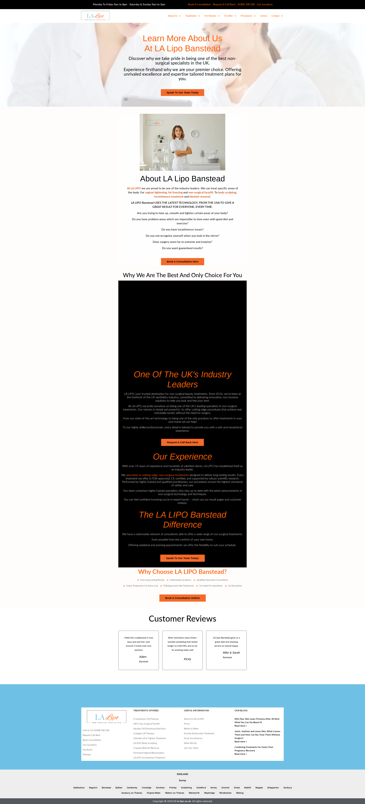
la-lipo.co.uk (184, 801)
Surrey (182, 780)
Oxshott (225, 787)
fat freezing (175, 192)
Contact (275, 16)
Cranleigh (146, 787)
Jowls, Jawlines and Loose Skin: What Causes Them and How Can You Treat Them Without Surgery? (257, 734)
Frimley (173, 787)
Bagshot (93, 787)
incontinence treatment (169, 196)
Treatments (190, 16)
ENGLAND (182, 774)
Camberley (132, 787)
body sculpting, (227, 192)
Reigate (259, 787)
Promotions (246, 16)
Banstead (106, 787)
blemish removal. (200, 196)
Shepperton (273, 787)
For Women (210, 16)
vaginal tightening (155, 192)
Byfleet (118, 787)
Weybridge (209, 793)
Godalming (186, 787)
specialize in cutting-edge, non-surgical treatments (157, 475)
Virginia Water (154, 793)
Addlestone (79, 787)
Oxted (237, 787)
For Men (228, 16)
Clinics (263, 16)
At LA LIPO (134, 188)
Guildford (201, 787)
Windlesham (225, 793)
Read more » (241, 726)
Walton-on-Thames (174, 793)
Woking (240, 793)
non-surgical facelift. (201, 192)
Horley (213, 787)
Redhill (247, 787)
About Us (172, 16)
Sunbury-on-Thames (131, 793)
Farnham (160, 787)
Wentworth (194, 793)
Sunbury (287, 787)
